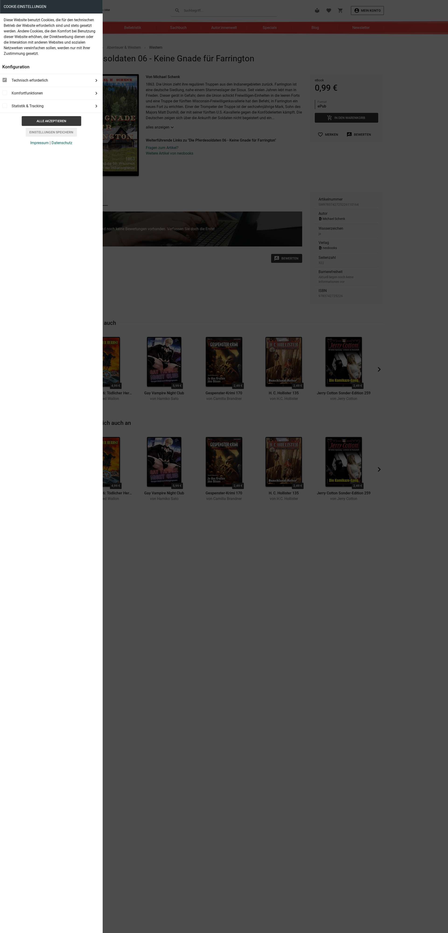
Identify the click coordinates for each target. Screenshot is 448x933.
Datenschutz (62, 143)
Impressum (39, 143)
